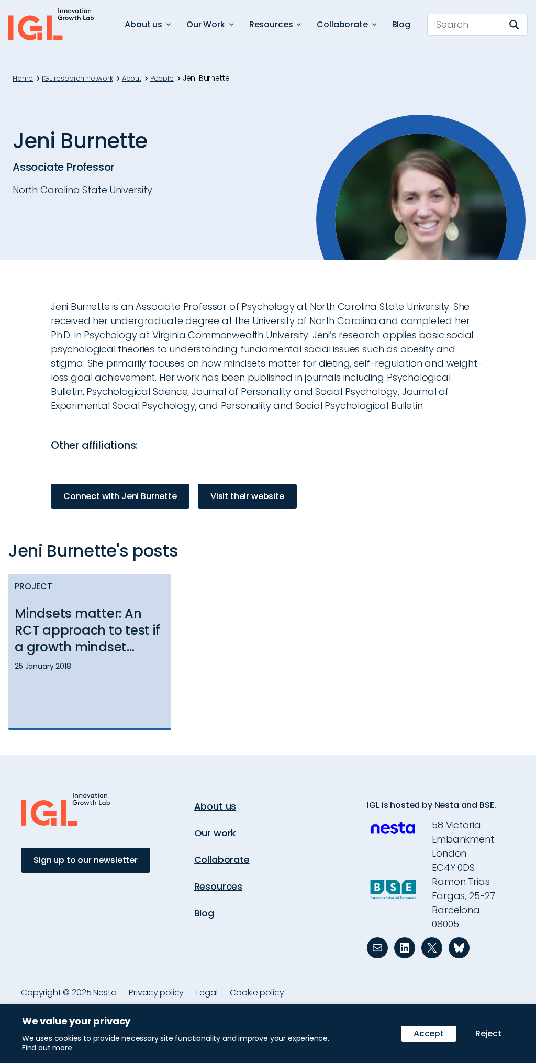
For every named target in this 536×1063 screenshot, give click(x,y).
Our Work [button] (205, 24)
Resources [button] (271, 24)
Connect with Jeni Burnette (120, 496)
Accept (429, 1033)
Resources (218, 886)
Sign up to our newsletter (86, 860)
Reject (488, 1033)
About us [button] (143, 24)
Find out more (47, 1048)
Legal (206, 993)
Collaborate (222, 859)
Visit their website (247, 496)
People (162, 78)
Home (23, 78)
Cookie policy (257, 993)
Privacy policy (156, 993)
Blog (401, 24)
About (131, 78)
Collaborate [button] (342, 24)
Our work (215, 832)
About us (215, 806)
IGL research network (77, 78)
